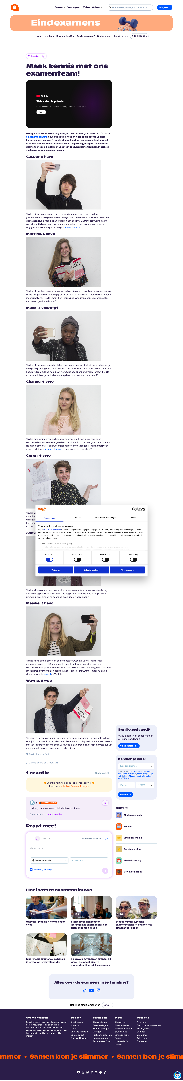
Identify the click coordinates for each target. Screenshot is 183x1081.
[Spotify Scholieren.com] (100, 1072)
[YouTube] (91, 990)
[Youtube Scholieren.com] (78, 1072)
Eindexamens (65, 23)
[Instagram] (98, 990)
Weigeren (56, 570)
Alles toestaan (127, 570)
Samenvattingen (101, 1028)
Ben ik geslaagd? (86, 36)
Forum (118, 1038)
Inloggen (163, 7)
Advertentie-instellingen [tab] (105, 517)
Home (39, 36)
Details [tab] (77, 517)
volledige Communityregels (75, 786)
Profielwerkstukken (102, 1035)
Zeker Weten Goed (102, 1041)
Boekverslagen (100, 1025)
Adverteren (142, 1038)
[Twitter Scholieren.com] (87, 1072)
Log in (105, 838)
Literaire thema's (79, 1032)
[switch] (77, 560)
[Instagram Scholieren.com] (83, 1072)
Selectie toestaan (91, 570)
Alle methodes (122, 1025)
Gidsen (96, 7)
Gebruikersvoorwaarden (149, 1025)
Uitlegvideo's (121, 1041)
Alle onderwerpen (123, 1028)
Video (86, 7)
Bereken (124, 794)
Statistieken (103, 36)
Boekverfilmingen (79, 1038)
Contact (141, 1032)
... (106, 814)
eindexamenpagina (37, 137)
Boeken (59, 7)
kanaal (47, 674)
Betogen (97, 1032)
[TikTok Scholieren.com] (105, 1072)
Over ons (141, 1022)
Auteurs (75, 1025)
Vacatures (142, 1035)
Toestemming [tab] (49, 518)
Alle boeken (77, 1022)
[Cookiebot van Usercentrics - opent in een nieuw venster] (134, 509)
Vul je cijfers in (128, 746)
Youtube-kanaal (73, 228)
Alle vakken (120, 1022)
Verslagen (73, 7)
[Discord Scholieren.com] (96, 1072)
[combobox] (49, 860)
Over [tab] (133, 517)
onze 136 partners (52, 530)
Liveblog (49, 36)
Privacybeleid (143, 1028)
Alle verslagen (100, 1022)
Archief (118, 1044)
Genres (74, 1028)
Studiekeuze (121, 1032)
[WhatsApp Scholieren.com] (92, 1072)
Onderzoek (142, 1041)
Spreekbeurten (100, 1038)
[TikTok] (85, 990)
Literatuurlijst (77, 1035)
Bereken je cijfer (65, 36)
